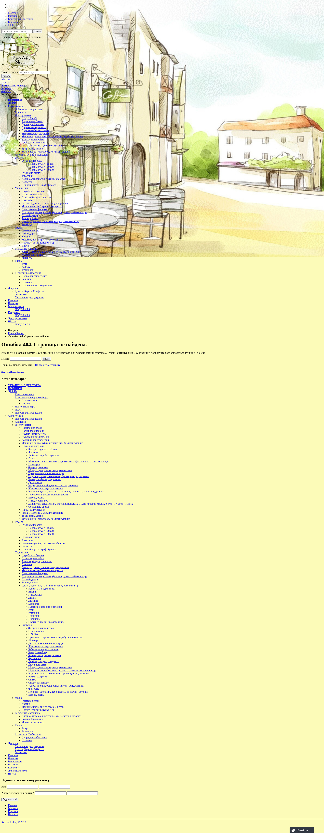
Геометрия (34, 464)
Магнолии (34, 603)
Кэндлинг (14, 312)
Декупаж (13, 288)
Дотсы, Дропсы (30, 233)
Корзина (13, 22)
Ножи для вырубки (33, 139)
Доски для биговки (33, 124)
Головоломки (29, 400)
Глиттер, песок (30, 230)
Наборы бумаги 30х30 (41, 169)
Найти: (5, 358)
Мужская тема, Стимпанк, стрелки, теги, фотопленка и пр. (62, 670)
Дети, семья (35, 482)
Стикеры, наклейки (33, 194)
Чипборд (27, 224)
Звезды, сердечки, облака (42, 449)
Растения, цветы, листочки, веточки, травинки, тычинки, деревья (66, 491)
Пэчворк (13, 303)
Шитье (12, 321)
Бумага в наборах (32, 160)
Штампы (27, 282)
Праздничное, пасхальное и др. (46, 473)
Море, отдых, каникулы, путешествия (50, 470)
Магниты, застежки (33, 722)
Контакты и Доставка (20, 19)
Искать (6, 76)
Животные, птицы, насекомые (45, 488)
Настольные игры (25, 406)
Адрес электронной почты (17, 793)
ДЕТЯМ (12, 103)
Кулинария (34, 658)
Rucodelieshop (16, 333)
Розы (31, 609)
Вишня (32, 591)
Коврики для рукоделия (35, 133)
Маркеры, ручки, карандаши (31, 154)
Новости (13, 814)
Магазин (13, 12)
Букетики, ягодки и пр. (41, 588)
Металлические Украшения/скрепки (42, 206)
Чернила (26, 279)
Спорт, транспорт (38, 682)
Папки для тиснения (33, 142)
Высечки (27, 200)
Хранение (20, 112)
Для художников (17, 318)
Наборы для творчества (28, 109)
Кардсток (27, 181)
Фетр (25, 263)
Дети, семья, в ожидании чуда (45, 643)
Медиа (18, 227)
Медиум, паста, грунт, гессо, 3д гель (42, 239)
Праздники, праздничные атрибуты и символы (55, 637)
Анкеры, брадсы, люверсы (37, 197)
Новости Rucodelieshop (12, 372)
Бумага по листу (31, 172)
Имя (3, 786)
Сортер (26, 403)
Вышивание (15, 761)
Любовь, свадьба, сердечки (43, 455)
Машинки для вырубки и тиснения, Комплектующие (52, 136)
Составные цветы (38, 506)
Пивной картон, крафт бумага (39, 185)
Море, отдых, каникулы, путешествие (50, 667)
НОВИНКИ (15, 100)
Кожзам (26, 266)
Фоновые (33, 452)
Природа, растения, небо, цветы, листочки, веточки (58, 691)
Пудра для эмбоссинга (34, 276)
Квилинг (13, 300)
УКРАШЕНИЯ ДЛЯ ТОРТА (24, 385)
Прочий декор (30, 215)
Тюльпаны (34, 618)
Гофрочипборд (36, 631)
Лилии (32, 597)
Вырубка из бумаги (33, 191)
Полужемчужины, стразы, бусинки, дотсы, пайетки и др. (54, 212)
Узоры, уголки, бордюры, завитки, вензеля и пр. (56, 685)
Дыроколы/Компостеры (35, 130)
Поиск (38, 31)
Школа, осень (36, 497)
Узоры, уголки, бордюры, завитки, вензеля (53, 485)
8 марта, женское (38, 467)
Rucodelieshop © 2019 (13, 822)
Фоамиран (28, 269)
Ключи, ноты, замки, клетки (44, 655)
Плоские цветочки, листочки (45, 606)
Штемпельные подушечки (37, 285)
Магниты (27, 257)
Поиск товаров (10, 72)
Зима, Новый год (38, 500)
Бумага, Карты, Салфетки (29, 291)
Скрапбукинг (15, 106)
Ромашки (33, 612)
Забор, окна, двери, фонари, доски (48, 494)
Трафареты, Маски (32, 148)
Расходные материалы (27, 248)
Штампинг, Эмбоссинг (28, 272)
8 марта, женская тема (41, 628)
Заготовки (27, 175)
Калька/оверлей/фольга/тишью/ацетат (43, 178)
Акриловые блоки (32, 121)
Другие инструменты (34, 127)
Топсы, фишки (30, 218)
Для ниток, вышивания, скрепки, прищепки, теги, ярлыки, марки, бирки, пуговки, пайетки (81, 503)
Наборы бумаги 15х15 (41, 163)
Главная (12, 15)
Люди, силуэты (37, 664)
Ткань (18, 260)
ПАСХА (33, 634)
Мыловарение (16, 306)
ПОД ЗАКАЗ (29, 118)
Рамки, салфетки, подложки (44, 479)
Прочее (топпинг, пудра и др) (38, 242)
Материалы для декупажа (29, 297)
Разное (32, 458)
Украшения (21, 188)
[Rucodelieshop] (20, 69)
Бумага (19, 157)
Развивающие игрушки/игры (31, 397)
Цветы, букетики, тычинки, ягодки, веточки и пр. (50, 221)
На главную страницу (47, 365)
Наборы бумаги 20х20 (41, 166)
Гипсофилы (35, 594)
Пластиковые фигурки (35, 209)
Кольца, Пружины (32, 254)
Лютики (33, 600)
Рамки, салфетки (38, 676)
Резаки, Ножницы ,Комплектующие (42, 145)
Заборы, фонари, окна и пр (43, 649)
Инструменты (23, 115)
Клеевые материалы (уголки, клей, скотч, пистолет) (51, 251)
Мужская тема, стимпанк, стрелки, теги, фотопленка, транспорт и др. (68, 461)
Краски (26, 236)
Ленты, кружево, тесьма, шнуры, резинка (45, 203)
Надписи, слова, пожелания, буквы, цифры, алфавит (58, 476)
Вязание (13, 764)
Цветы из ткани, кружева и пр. (46, 621)
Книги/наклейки (24, 394)
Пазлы (18, 409)
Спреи (25, 245)
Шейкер (33, 640)
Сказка (32, 679)
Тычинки (33, 615)
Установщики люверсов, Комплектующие (46, 151)
